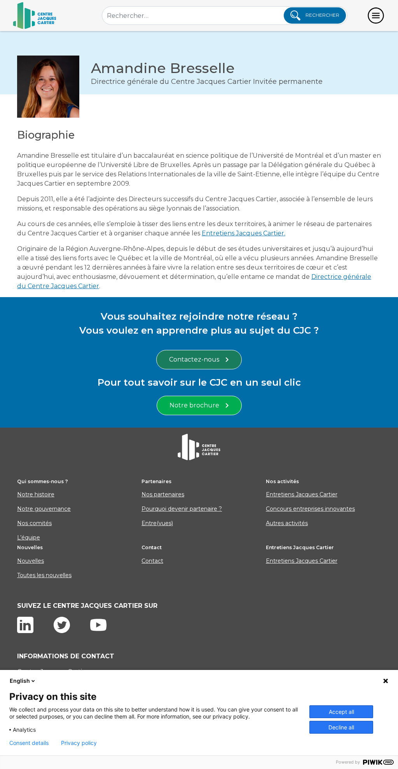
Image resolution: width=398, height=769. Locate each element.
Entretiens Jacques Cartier (301, 494)
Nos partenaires (162, 494)
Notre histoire (35, 494)
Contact (152, 560)
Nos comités (34, 523)
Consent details (29, 743)
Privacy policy (79, 743)
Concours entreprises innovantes (310, 508)
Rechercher (321, 15)
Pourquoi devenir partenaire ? (181, 508)
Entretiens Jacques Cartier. (243, 233)
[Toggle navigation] (376, 15)
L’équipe (28, 537)
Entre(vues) (157, 523)
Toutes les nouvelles (44, 575)
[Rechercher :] (224, 15)
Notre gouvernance (44, 508)
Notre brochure (194, 405)
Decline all (341, 727)
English (20, 680)
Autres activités (287, 523)
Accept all (341, 711)
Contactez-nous (194, 359)
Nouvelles (30, 560)
